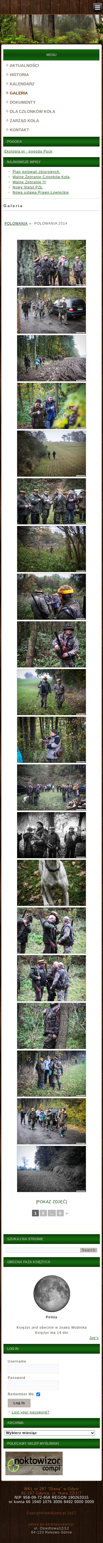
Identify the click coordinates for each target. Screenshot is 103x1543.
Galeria (19, 93)
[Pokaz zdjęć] (51, 1202)
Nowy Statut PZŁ (28, 187)
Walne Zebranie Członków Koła (41, 177)
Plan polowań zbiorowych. (36, 172)
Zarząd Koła (24, 120)
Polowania (16, 223)
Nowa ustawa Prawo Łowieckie (41, 192)
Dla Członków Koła (32, 111)
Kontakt (19, 130)
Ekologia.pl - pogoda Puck (28, 151)
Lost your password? (30, 1412)
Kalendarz (22, 84)
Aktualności (24, 65)
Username (17, 1361)
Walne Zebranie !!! (29, 182)
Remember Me (21, 1394)
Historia (19, 74)
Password (16, 1378)
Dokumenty (22, 102)
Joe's (94, 1338)
